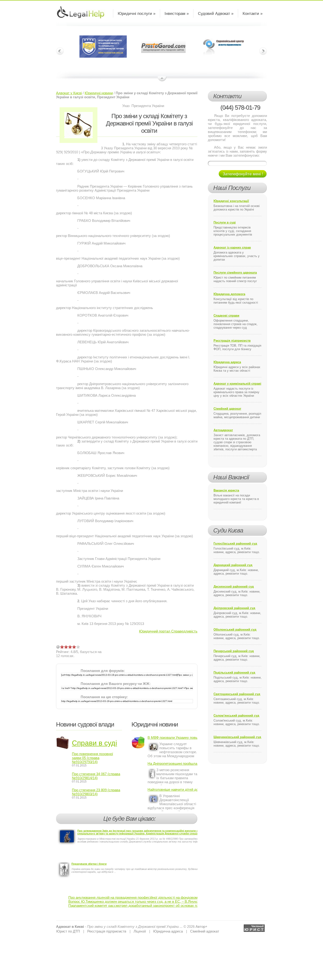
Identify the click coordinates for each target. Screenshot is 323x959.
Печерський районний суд (234, 651)
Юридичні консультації (231, 201)
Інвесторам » (177, 13)
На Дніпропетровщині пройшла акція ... (172, 763)
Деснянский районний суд (234, 586)
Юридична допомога (229, 294)
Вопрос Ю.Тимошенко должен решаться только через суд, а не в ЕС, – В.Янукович (136, 901)
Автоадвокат (223, 430)
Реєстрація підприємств (232, 340)
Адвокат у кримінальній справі (237, 383)
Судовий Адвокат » (215, 13)
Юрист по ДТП (68, 931)
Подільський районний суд (234, 672)
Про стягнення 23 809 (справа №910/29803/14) (96, 792)
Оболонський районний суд (235, 629)
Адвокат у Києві (69, 93)
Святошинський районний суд (237, 694)
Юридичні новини (99, 93)
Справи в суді (94, 743)
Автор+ (201, 927)
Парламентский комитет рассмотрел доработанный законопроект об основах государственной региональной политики (164, 905)
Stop (162, 79)
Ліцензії (140, 931)
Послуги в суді (225, 222)
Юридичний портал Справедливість (168, 631)
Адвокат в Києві (70, 927)
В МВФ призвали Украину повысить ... (172, 737)
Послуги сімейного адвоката (235, 272)
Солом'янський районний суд (236, 715)
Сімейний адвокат (227, 408)
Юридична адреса (227, 362)
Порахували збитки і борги (89, 863)
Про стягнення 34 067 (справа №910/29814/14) (96, 776)
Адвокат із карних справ (232, 247)
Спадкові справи (226, 315)
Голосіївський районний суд (235, 543)
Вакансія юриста (226, 490)
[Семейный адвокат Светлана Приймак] (254, 927)
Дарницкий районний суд (233, 565)
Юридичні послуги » (136, 13)
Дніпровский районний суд (234, 608)
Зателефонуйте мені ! (243, 174)
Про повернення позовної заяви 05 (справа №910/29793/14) (92, 758)
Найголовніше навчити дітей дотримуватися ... (172, 789)
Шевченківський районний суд (237, 737)
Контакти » (252, 13)
